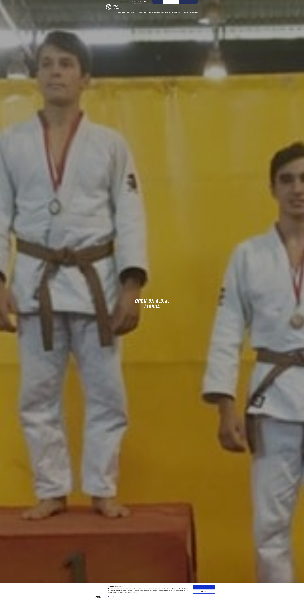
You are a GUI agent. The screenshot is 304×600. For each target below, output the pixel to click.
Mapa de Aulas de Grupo (171, 1)
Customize (203, 591)
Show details (111, 597)
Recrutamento (158, 1)
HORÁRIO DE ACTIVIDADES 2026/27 (188, 1)
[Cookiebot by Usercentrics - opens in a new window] (97, 597)
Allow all (204, 587)
